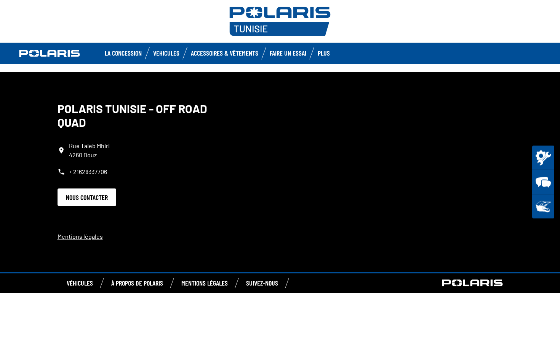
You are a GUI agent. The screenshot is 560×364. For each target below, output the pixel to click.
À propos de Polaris (137, 283)
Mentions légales (80, 236)
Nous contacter (87, 197)
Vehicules (166, 53)
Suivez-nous (262, 283)
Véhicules (80, 283)
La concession (123, 53)
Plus (324, 53)
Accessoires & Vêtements (224, 53)
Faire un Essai (288, 53)
